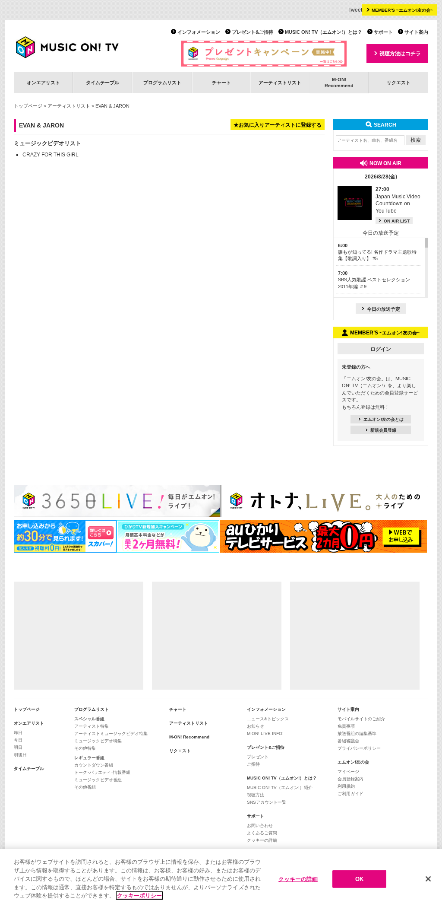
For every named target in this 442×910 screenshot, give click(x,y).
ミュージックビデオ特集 (98, 740)
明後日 (20, 754)
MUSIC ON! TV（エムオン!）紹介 (280, 787)
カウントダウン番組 (93, 765)
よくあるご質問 (262, 832)
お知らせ (255, 726)
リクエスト (398, 82)
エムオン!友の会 (353, 762)
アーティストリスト (280, 82)
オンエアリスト (43, 82)
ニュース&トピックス (268, 718)
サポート (383, 32)
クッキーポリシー (139, 895)
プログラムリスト (162, 82)
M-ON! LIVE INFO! (265, 733)
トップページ (28, 105)
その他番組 (85, 787)
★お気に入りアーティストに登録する (278, 125)
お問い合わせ (260, 825)
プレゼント (257, 756)
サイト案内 (416, 32)
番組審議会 (348, 740)
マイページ (348, 771)
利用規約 (346, 786)
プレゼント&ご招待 (252, 32)
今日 (18, 740)
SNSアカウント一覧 (266, 802)
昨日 (18, 732)
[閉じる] (428, 878)
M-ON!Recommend (339, 82)
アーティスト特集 (91, 726)
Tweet (355, 10)
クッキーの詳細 (262, 840)
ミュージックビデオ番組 (98, 779)
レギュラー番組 (89, 757)
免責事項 (346, 726)
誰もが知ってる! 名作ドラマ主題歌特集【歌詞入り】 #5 (377, 252)
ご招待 (253, 764)
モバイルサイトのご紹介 (361, 718)
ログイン (380, 349)
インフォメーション (198, 32)
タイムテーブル (102, 82)
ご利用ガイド (350, 793)
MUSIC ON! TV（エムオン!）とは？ (323, 32)
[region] (221, 879)
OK (359, 878)
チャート (221, 82)
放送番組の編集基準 (357, 733)
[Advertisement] (78, 636)
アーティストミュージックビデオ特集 (111, 733)
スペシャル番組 (89, 718)
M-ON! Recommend (189, 737)
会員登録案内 (350, 778)
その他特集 (85, 748)
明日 (18, 747)
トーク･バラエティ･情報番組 (102, 772)
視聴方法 (255, 794)
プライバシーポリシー (359, 748)
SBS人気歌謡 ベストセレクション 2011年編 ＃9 (374, 279)
